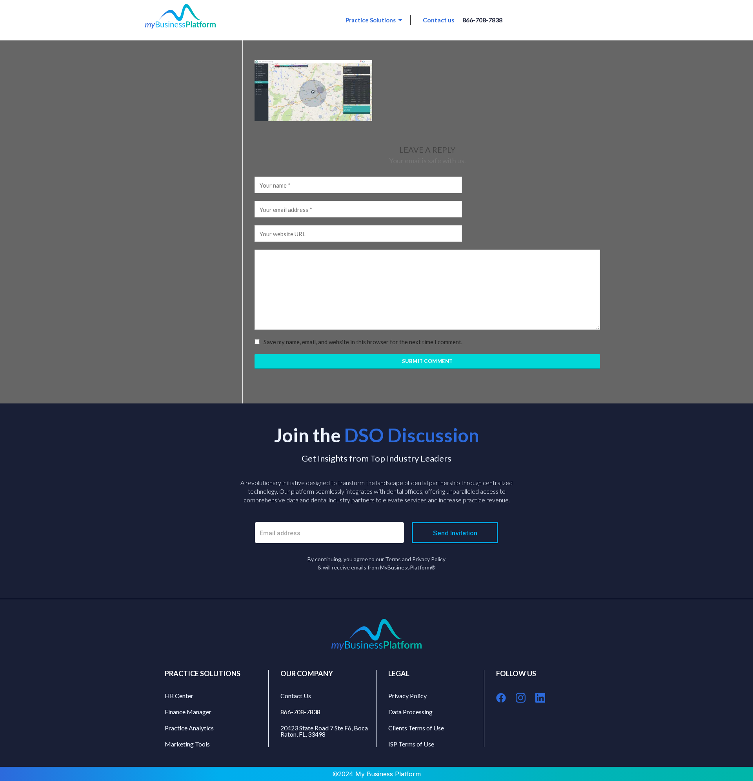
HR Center (179, 695)
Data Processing (410, 711)
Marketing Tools (187, 744)
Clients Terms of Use (416, 728)
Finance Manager (188, 711)
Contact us (439, 20)
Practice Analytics (189, 728)
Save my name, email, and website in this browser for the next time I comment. (363, 341)
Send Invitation (455, 533)
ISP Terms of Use (411, 744)
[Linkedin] (540, 698)
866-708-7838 (482, 20)
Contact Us (295, 695)
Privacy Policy (407, 695)
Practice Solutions (371, 20)
